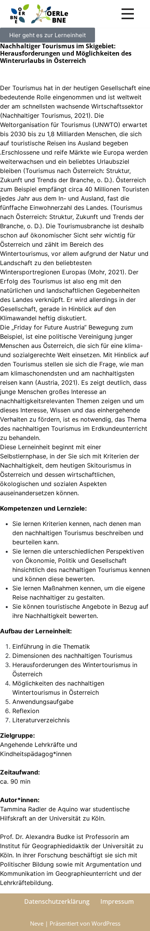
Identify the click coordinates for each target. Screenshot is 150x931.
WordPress (106, 923)
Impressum (117, 901)
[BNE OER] (39, 14)
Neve (36, 923)
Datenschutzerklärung (57, 901)
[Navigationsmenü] (128, 14)
